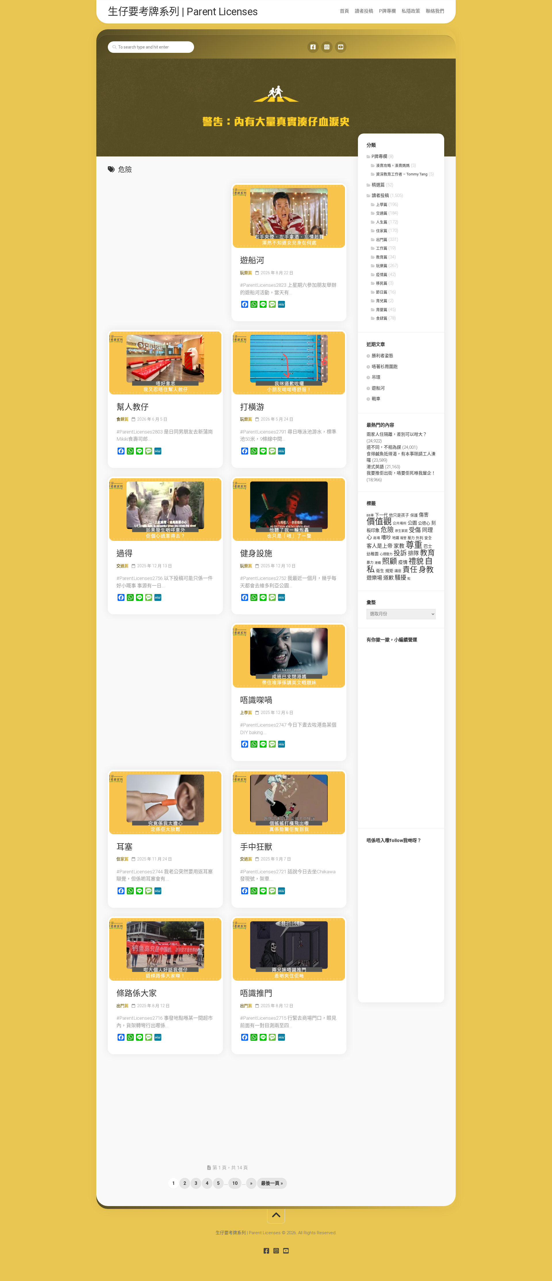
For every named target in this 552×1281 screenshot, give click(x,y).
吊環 (376, 377)
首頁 (344, 11)
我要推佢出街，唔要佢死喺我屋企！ (401, 473)
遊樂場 (374, 578)
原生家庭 (401, 531)
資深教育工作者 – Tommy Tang (402, 174)
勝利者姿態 (382, 355)
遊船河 (252, 260)
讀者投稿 (364, 11)
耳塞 (124, 847)
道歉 (388, 578)
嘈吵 (386, 537)
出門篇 (122, 1005)
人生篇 (381, 222)
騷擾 (400, 577)
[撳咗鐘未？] (340, 47)
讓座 (397, 571)
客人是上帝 (379, 546)
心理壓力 (386, 554)
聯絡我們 (435, 11)
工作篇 (381, 248)
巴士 (427, 546)
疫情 (402, 562)
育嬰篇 (381, 309)
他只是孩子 (399, 515)
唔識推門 (256, 993)
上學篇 (246, 712)
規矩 (389, 570)
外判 (419, 538)
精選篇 (378, 184)
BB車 (370, 515)
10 (234, 1183)
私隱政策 (411, 11)
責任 (409, 569)
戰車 (376, 398)
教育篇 (381, 257)
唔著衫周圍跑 (385, 366)
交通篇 (122, 566)
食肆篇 (122, 419)
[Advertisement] (165, 223)
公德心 (424, 523)
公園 (412, 523)
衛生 (380, 570)
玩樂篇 (246, 272)
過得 (124, 553)
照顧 (389, 561)
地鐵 (395, 538)
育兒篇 (381, 301)
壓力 (411, 538)
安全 (428, 538)
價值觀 (379, 522)
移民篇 (381, 283)
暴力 (370, 563)
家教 (399, 546)
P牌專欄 (387, 11)
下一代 (381, 515)
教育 (427, 552)
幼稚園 (373, 554)
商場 (376, 538)
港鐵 (378, 563)
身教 (426, 569)
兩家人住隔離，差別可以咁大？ (397, 434)
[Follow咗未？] (327, 47)
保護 (414, 515)
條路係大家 (136, 993)
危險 (387, 530)
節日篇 (381, 292)
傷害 (424, 515)
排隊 (413, 553)
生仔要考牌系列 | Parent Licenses (183, 12)
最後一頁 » (272, 1183)
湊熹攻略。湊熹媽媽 (393, 165)
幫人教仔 (132, 407)
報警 (403, 538)
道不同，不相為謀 (384, 447)
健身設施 (256, 553)
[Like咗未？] (313, 47)
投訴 (400, 553)
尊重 (414, 545)
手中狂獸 (256, 847)
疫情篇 (381, 274)
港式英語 (375, 466)
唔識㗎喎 (256, 700)
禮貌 (416, 561)
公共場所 (400, 523)
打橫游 (252, 407)
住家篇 (122, 859)
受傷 (415, 530)
